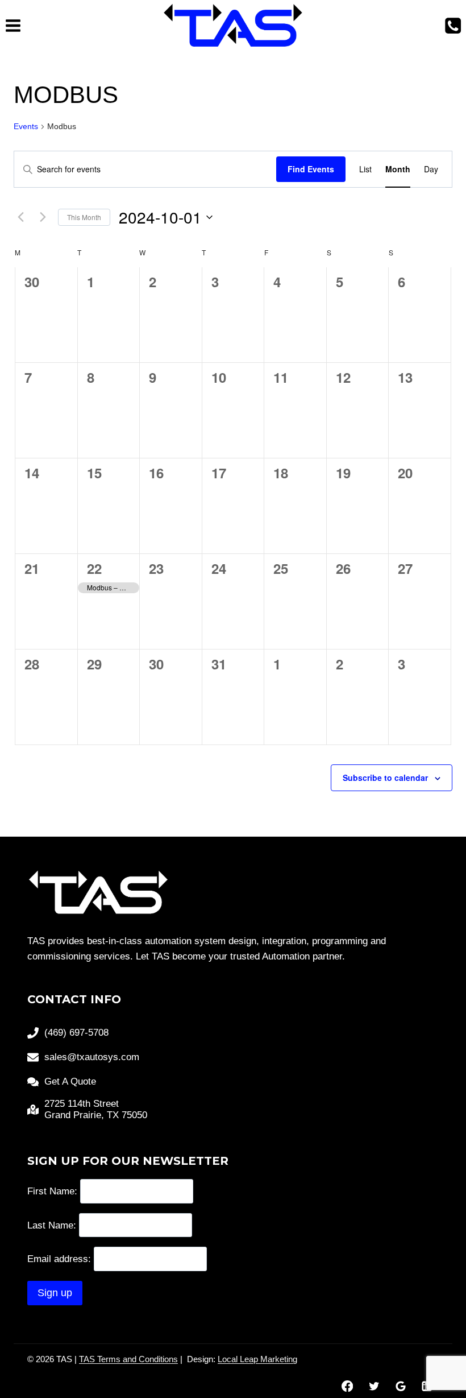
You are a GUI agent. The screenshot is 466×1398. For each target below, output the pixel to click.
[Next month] (42, 217)
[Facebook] (347, 1386)
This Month (84, 217)
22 (94, 568)
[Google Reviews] (400, 1386)
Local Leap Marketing (257, 1359)
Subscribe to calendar (385, 777)
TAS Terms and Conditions (128, 1359)
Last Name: (51, 1224)
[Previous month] (20, 217)
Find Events (311, 169)
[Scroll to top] (437, 1352)
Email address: (60, 1259)
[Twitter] (373, 1386)
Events (26, 126)
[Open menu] (13, 25)
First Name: (52, 1191)
